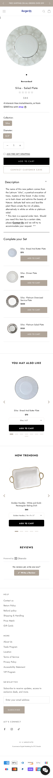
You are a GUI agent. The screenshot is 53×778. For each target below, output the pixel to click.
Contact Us (18, 222)
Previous (3, 3)
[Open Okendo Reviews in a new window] (15, 558)
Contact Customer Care (27, 169)
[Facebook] (5, 729)
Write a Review (29, 573)
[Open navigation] (4, 11)
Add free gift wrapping (18, 154)
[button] (26, 92)
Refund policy (10, 610)
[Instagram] (12, 729)
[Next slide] (49, 402)
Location (7, 651)
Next (50, 3)
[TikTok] (19, 729)
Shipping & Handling (14, 615)
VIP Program (9, 672)
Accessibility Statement (14, 667)
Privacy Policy (10, 662)
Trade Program (10, 646)
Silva (7, 123)
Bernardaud (26, 81)
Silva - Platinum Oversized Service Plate (31, 299)
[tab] (11, 434)
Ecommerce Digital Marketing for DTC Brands (26, 746)
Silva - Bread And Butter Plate (33, 248)
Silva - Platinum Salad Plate (32, 324)
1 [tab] (26, 74)
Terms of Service (11, 657)
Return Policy (10, 605)
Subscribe (14, 709)
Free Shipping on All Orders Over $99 (26, 3)
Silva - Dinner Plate (28, 273)
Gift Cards (8, 625)
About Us (8, 641)
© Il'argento (26, 742)
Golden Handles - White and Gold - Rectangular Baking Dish (26, 504)
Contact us (8, 600)
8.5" (7, 136)
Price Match (9, 620)
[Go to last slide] (4, 402)
